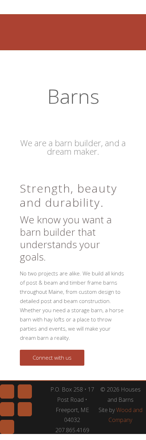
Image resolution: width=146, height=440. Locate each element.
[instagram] (7, 427)
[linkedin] (7, 409)
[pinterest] (25, 391)
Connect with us (52, 357)
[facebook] (7, 391)
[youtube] (25, 409)
